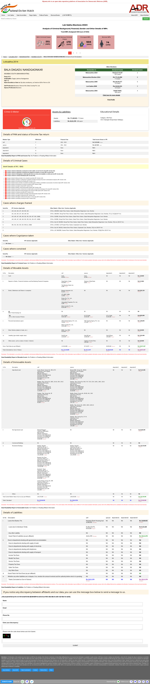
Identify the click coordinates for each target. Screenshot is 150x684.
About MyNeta (144, 15)
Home (3, 15)
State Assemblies (21, 15)
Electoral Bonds (55, 15)
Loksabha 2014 (13, 57)
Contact (35, 670)
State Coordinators (25, 670)
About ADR (134, 15)
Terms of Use (43, 670)
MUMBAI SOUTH (36, 57)
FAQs (51, 670)
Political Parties (43, 15)
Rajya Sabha (33, 15)
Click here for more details (111, 95)
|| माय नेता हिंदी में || (67, 15)
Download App (111, 681)
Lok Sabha (11, 15)
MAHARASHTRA (24, 57)
